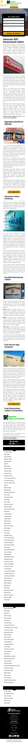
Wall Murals (7, 585)
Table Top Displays (9, 564)
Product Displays (8, 542)
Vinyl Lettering (8, 578)
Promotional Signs (9, 545)
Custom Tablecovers (9, 483)
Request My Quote (13, 33)
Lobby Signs (7, 518)
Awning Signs (7, 461)
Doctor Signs (7, 637)
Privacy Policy (14, 725)
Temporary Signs (8, 566)
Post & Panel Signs (9, 537)
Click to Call (14, 7)
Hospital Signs (8, 642)
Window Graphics (8, 595)
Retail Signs (7, 673)
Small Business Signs (9, 680)
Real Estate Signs (8, 668)
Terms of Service (14, 727)
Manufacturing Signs (9, 656)
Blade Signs (7, 466)
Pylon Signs (7, 547)
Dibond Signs (7, 487)
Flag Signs (7, 499)
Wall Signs (7, 587)
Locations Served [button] (13, 733)
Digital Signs (7, 490)
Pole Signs (7, 533)
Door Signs (7, 494)
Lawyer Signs (7, 651)
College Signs (8, 622)
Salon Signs (7, 675)
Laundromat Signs (9, 649)
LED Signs (6, 511)
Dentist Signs (7, 634)
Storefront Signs (8, 561)
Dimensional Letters (9, 492)
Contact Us (14, 730)
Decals (6, 485)
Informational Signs (9, 509)
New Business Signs (9, 658)
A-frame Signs (8, 452)
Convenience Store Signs (11, 627)
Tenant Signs (7, 568)
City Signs (7, 620)
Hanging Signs (8, 506)
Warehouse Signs (8, 682)
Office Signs (7, 528)
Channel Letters (8, 475)
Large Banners (8, 514)
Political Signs (8, 663)
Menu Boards (7, 521)
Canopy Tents (7, 473)
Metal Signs (7, 523)
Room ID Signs (8, 552)
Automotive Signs (9, 608)
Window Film (7, 592)
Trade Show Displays (9, 571)
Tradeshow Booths (9, 573)
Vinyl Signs (7, 703)
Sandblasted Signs (9, 556)
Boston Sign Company (14, 722)
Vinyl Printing (7, 580)
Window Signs (8, 597)
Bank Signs (7, 610)
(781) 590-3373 (14, 5)
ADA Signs (7, 454)
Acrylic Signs (7, 456)
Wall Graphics (7, 583)
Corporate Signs (8, 630)
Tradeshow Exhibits (9, 576)
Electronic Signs (8, 497)
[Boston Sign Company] (14, 710)
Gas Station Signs (9, 639)
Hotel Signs (7, 646)
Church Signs (7, 618)
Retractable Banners (9, 549)
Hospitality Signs (8, 644)
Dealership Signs (8, 632)
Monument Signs (8, 525)
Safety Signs (7, 554)
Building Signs (8, 468)
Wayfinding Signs (8, 590)
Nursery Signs (8, 661)
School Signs (7, 677)
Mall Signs (7, 653)
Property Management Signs (11, 665)
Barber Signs (7, 615)
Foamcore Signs (8, 504)
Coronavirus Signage (9, 478)
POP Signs (7, 530)
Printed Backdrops (9, 540)
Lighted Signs (8, 516)
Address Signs (8, 459)
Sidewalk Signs (8, 559)
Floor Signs (7, 502)
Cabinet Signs (8, 471)
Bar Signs (6, 613)
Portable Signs (8, 535)
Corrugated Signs (9, 480)
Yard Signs (7, 599)
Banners (6, 463)
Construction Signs (9, 625)
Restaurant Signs (8, 670)
